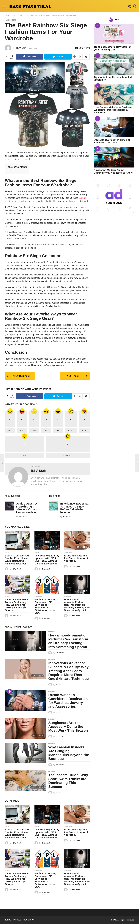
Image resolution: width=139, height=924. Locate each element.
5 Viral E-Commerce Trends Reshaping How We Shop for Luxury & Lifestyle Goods (16, 605)
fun (10, 430)
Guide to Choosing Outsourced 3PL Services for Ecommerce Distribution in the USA (45, 606)
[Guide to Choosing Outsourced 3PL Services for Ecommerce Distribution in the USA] (47, 584)
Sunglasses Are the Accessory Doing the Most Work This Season (68, 727)
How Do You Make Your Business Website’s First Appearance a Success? (113, 110)
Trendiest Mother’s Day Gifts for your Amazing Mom (112, 48)
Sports (37, 552)
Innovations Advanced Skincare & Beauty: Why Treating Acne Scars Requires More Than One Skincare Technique (68, 671)
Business (8, 596)
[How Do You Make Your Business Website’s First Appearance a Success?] (114, 94)
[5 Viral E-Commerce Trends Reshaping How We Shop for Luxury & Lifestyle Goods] (17, 584)
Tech (7, 552)
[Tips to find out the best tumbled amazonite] (114, 64)
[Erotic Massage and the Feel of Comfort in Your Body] (77, 540)
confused (68, 455)
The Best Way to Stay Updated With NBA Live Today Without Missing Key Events (46, 559)
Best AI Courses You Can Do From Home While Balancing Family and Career (17, 559)
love (84, 430)
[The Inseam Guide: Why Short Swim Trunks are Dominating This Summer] (25, 780)
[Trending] (9, 691)
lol (21, 430)
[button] (4, 6)
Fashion (10, 20)
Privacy (17, 920)
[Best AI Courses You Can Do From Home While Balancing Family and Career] (17, 540)
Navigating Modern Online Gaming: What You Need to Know (113, 171)
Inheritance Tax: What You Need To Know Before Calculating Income (74, 508)
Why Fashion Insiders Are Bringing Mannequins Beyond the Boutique (68, 753)
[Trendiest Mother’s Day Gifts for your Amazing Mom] (114, 34)
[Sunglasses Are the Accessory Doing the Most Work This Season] (25, 728)
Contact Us (29, 920)
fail (57, 430)
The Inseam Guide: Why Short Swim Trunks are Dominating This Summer (68, 781)
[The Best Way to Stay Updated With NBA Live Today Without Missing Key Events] (47, 540)
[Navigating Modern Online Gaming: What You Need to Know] (114, 157)
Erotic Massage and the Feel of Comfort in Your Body (76, 558)
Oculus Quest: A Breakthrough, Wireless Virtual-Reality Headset (26, 508)
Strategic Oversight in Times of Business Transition (112, 141)
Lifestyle (68, 552)
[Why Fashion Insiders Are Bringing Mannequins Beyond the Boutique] (25, 753)
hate (24, 455)
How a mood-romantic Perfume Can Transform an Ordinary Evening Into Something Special (77, 605)
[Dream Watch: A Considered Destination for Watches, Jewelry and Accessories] (25, 700)
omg (34, 430)
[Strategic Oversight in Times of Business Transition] (114, 127)
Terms (8, 920)
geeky (70, 430)
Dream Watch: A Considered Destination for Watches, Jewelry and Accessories (68, 700)
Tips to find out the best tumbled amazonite (113, 78)
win (46, 430)
